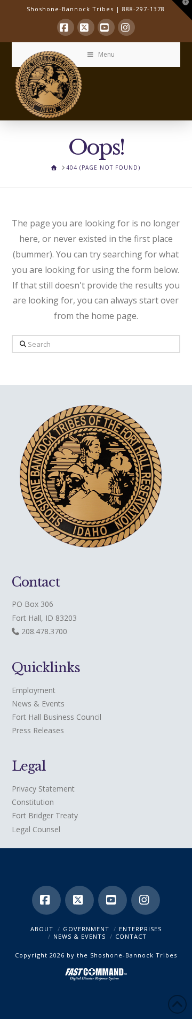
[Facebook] (65, 27)
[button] (182, 10)
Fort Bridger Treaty (45, 815)
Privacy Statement (43, 789)
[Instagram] (126, 27)
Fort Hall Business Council (56, 717)
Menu (106, 54)
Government (86, 929)
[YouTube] (106, 27)
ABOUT (41, 929)
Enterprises (140, 929)
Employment (33, 690)
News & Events (38, 703)
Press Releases (38, 730)
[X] (85, 27)
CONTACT (131, 936)
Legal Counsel (36, 829)
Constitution (33, 802)
